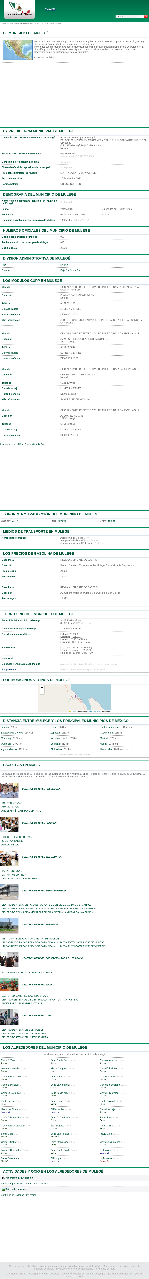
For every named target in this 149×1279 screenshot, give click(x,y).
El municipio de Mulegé (26, 33)
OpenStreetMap (94, 711)
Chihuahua (56, 749)
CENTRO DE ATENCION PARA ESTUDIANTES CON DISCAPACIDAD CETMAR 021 (46, 905)
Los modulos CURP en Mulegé (32, 281)
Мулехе (62, 521)
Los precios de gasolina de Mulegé (38, 553)
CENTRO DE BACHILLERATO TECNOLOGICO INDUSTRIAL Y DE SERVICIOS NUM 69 (48, 908)
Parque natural (10, 669)
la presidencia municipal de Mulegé (38, 131)
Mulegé (50, 9)
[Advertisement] (74, 94)
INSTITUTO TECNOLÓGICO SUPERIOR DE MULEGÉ (30, 938)
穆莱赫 (111, 521)
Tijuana (5, 727)
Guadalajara (106, 732)
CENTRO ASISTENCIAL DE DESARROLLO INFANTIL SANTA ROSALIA (39, 999)
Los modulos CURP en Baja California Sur (22, 444)
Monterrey (6, 738)
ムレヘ (15, 521)
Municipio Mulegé (54, 23)
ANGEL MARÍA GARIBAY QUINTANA (21, 811)
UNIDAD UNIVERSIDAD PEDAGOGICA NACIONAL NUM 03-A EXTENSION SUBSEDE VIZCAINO (53, 946)
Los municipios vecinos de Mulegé (37, 680)
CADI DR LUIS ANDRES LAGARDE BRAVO (24, 996)
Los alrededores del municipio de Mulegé (45, 1047)
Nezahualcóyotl (58, 738)
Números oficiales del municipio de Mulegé (46, 230)
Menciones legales (16, 1273)
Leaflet (74, 711)
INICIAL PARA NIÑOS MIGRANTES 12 (21, 1003)
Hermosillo (106, 749)
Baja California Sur (70, 270)
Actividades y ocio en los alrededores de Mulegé (53, 1171)
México (64, 264)
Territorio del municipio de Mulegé (38, 614)
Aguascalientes (9, 749)
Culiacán (55, 744)
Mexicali (104, 738)
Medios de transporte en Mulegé (36, 531)
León (53, 727)
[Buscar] (146, 16)
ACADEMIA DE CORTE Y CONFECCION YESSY (27, 972)
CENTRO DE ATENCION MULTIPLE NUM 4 (24, 1033)
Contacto (54, 1273)
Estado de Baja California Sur (33, 23)
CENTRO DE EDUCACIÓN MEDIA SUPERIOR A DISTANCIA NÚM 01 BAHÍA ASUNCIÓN (48, 912)
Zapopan (55, 732)
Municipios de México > (11, 23)
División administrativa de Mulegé (36, 258)
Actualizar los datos (44, 57)
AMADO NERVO (10, 807)
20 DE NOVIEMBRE (12, 841)
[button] (42, 687)
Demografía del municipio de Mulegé (39, 194)
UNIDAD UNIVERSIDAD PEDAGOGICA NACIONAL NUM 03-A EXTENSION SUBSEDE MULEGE (52, 942)
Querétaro (6, 744)
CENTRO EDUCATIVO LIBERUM (19, 878)
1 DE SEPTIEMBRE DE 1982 (16, 837)
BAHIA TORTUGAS (11, 871)
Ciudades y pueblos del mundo (77, 1273)
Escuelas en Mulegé (23, 765)
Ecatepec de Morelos (12, 732)
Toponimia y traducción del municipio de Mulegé (51, 514)
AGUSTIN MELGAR (11, 803)
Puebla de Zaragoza (110, 727)
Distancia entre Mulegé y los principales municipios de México (66, 721)
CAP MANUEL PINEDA (13, 874)
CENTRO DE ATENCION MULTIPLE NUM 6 (24, 1037)
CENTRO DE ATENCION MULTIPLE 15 (22, 1030)
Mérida (103, 744)
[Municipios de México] (19, 15)
